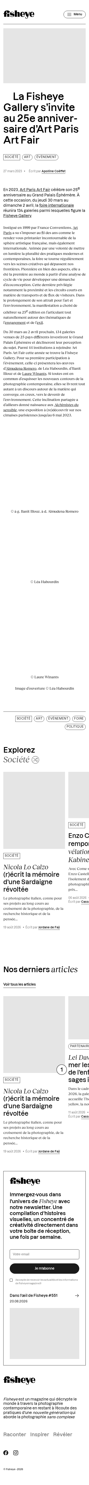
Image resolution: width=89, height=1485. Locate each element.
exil (40, 322)
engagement (15, 322)
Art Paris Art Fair (35, 190)
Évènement (46, 157)
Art (27, 157)
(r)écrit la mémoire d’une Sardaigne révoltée (31, 878)
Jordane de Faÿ (49, 927)
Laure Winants (34, 373)
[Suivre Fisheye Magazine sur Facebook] (5, 1452)
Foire (79, 718)
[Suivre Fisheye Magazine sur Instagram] (15, 1452)
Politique (75, 726)
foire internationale (56, 205)
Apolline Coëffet (53, 171)
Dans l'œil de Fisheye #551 (34, 1295)
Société (12, 157)
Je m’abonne (44, 1268)
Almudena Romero (21, 368)
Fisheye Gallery (17, 216)
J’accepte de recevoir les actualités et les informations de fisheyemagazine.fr (46, 1282)
